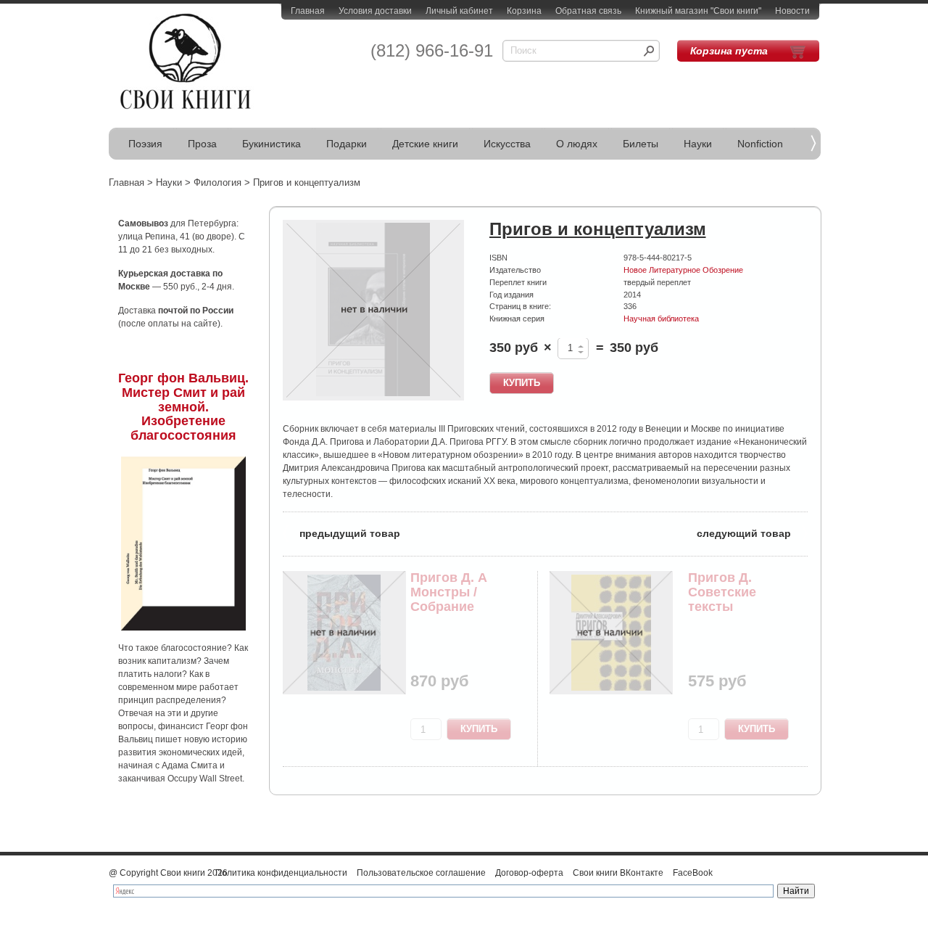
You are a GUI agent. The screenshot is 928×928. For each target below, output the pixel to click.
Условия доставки (375, 11)
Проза (202, 143)
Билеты (640, 143)
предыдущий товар (341, 532)
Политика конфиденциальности (281, 873)
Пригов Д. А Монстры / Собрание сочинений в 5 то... (456, 606)
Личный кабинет (459, 11)
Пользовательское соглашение (421, 873)
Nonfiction (760, 143)
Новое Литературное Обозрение (683, 270)
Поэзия (145, 143)
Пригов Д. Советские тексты (722, 592)
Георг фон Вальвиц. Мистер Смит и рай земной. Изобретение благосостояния (183, 407)
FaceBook (693, 873)
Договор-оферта (529, 873)
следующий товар (752, 532)
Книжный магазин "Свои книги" (698, 11)
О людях (576, 143)
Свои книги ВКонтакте (618, 873)
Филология (217, 182)
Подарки (346, 143)
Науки (698, 143)
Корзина (524, 11)
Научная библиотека (661, 318)
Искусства (507, 143)
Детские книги (425, 143)
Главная (308, 11)
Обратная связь (588, 11)
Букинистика (271, 143)
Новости (792, 11)
